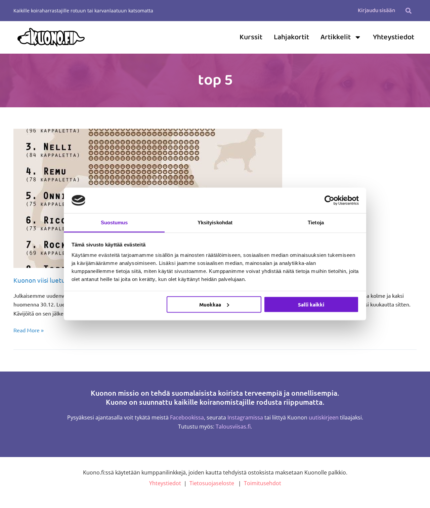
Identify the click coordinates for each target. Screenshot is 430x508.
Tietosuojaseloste (211, 483)
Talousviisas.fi (233, 426)
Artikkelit (335, 37)
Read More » (28, 329)
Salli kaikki (311, 304)
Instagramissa (245, 417)
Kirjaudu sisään (376, 10)
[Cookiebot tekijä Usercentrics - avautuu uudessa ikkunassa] (329, 200)
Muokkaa (210, 304)
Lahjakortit (291, 37)
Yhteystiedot (393, 37)
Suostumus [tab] (114, 222)
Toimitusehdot (262, 483)
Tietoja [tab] (316, 222)
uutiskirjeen (324, 417)
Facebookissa (187, 417)
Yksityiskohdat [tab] (215, 222)
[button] (408, 10)
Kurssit (251, 37)
